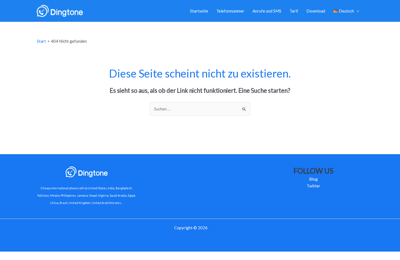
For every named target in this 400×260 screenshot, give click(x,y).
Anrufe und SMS (267, 10)
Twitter (313, 185)
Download (315, 10)
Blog (313, 179)
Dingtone (217, 227)
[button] (356, 11)
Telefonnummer (230, 10)
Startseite (199, 10)
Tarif (294, 10)
